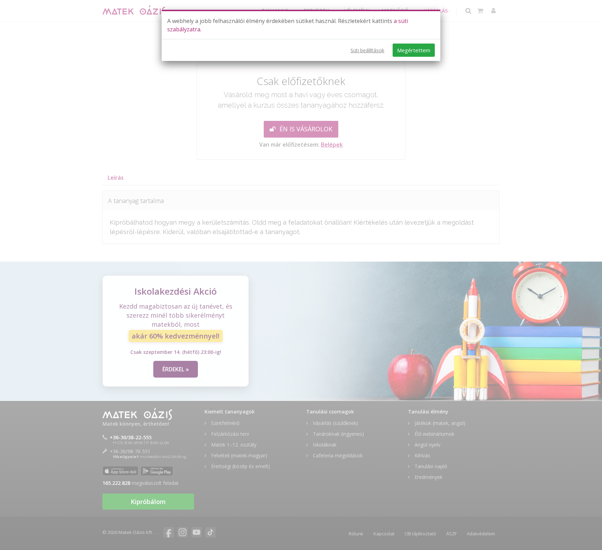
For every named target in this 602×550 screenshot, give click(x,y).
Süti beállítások (367, 50)
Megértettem (413, 50)
